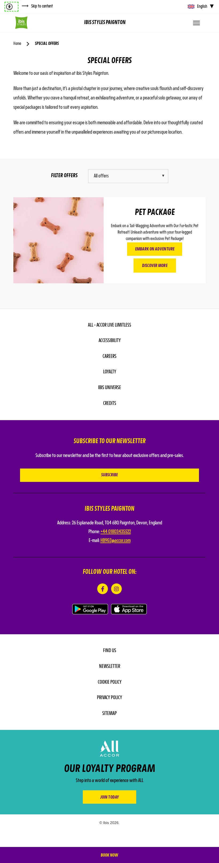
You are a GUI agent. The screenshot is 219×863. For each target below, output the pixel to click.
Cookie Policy (110, 682)
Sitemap (109, 714)
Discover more (154, 266)
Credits (109, 404)
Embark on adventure (154, 249)
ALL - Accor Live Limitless (109, 325)
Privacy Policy (109, 698)
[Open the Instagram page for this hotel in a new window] (116, 588)
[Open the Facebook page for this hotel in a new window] (102, 588)
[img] (21, 22)
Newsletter (109, 666)
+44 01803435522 (116, 532)
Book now (110, 855)
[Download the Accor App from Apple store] (129, 609)
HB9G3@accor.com (115, 541)
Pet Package (155, 213)
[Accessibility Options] (11, 7)
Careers (109, 356)
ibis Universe (109, 388)
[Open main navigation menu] (196, 22)
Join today (109, 797)
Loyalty (109, 372)
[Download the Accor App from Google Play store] (90, 609)
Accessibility (110, 341)
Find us (109, 651)
